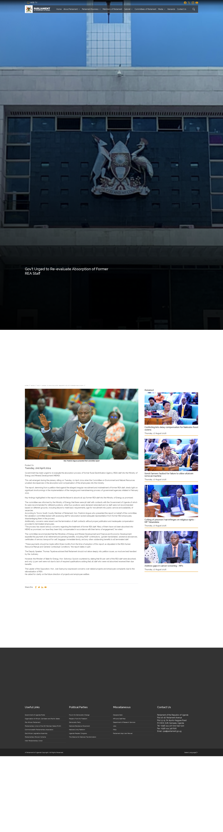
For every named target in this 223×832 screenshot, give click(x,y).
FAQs (114, 730)
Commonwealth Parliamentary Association (39, 730)
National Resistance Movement (79, 726)
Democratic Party (75, 722)
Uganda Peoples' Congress (78, 733)
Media (160, 9)
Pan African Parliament (32, 722)
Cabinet (127, 9)
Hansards (171, 9)
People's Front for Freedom (78, 719)
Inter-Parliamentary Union (34, 741)
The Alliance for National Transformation (82, 737)
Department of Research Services (124, 722)
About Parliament (70, 9)
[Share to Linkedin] (42, 587)
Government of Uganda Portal (35, 715)
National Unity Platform (77, 730)
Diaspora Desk (117, 715)
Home (59, 9)
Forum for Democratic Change (79, 715)
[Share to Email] (45, 587)
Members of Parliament (112, 9)
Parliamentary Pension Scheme (35, 737)
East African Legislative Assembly (36, 733)
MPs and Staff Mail (119, 719)
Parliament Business (90, 9)
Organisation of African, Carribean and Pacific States (42, 719)
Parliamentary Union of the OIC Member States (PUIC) (43, 726)
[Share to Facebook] (35, 587)
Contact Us (181, 9)
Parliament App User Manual (122, 733)
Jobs (114, 726)
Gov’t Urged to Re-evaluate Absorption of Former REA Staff (60, 385)
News (33, 385)
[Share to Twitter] (39, 587)
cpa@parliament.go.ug (172, 731)
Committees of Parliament (145, 9)
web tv (34, 3)
